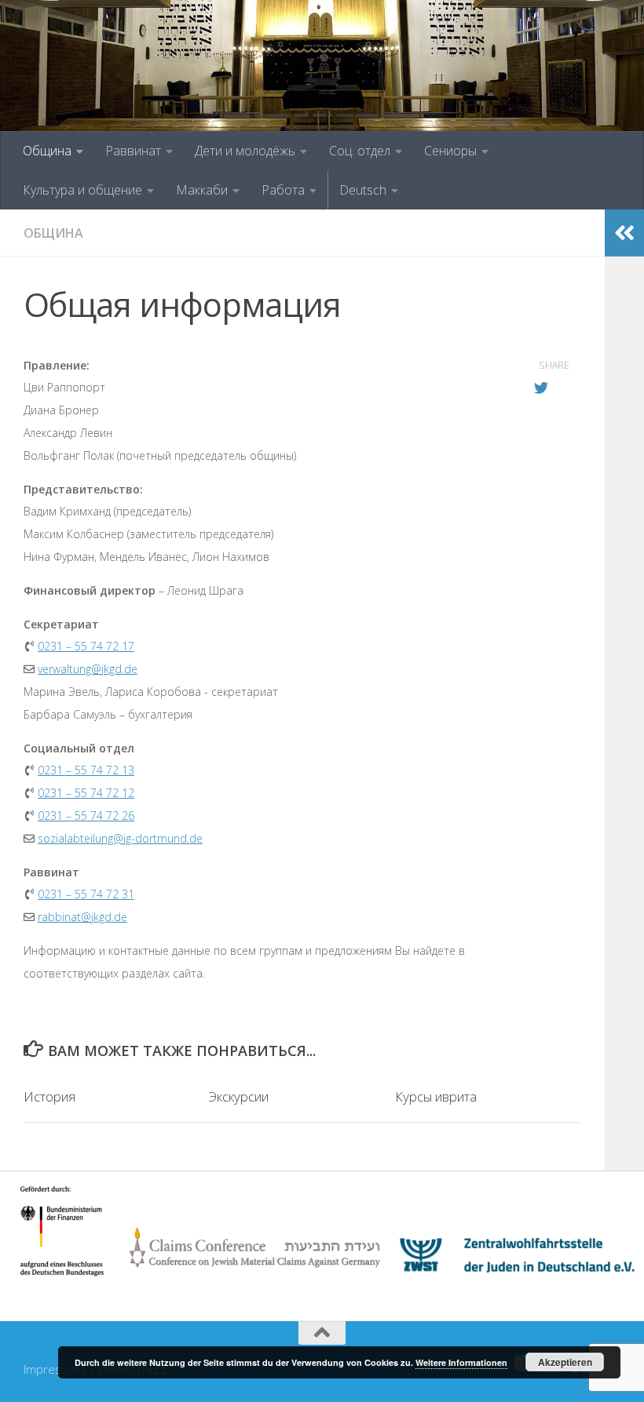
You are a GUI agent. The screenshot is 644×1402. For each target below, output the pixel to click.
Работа (283, 189)
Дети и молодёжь (245, 150)
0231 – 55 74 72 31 (86, 894)
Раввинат (133, 150)
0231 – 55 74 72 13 (86, 770)
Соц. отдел (359, 150)
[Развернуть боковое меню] (624, 233)
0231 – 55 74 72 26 (86, 815)
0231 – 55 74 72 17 (86, 646)
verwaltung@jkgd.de (87, 668)
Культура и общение (82, 189)
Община (47, 150)
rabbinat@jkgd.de (82, 916)
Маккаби (202, 189)
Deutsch (362, 189)
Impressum (54, 1369)
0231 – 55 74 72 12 (86, 792)
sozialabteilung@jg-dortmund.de (120, 838)
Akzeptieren (565, 1362)
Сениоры (450, 150)
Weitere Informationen (461, 1362)
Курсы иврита (436, 1096)
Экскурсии (239, 1096)
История (49, 1096)
